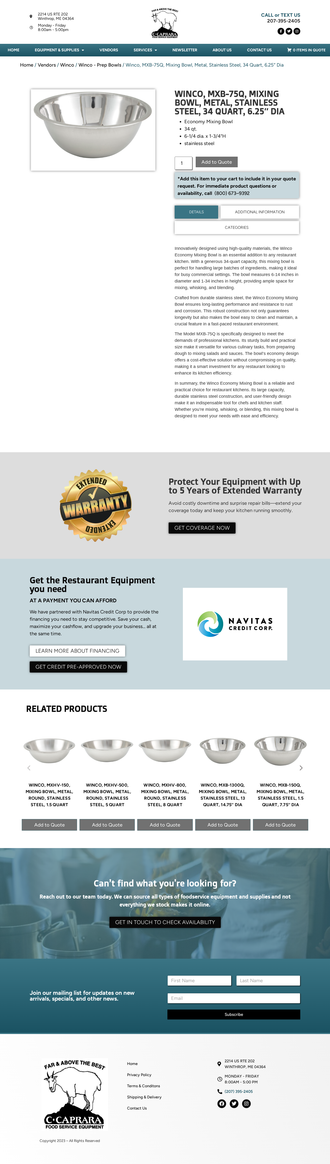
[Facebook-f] (281, 31)
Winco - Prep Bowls (100, 65)
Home (13, 50)
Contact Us (259, 50)
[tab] (196, 212)
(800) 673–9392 (232, 193)
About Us (222, 50)
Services (143, 50)
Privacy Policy (139, 1074)
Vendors (109, 50)
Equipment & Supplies (57, 50)
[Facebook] (221, 1103)
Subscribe (234, 1014)
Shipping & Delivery (144, 1097)
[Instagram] (297, 31)
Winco (67, 65)
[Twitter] (289, 31)
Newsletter (184, 50)
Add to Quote (216, 162)
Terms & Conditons (143, 1086)
